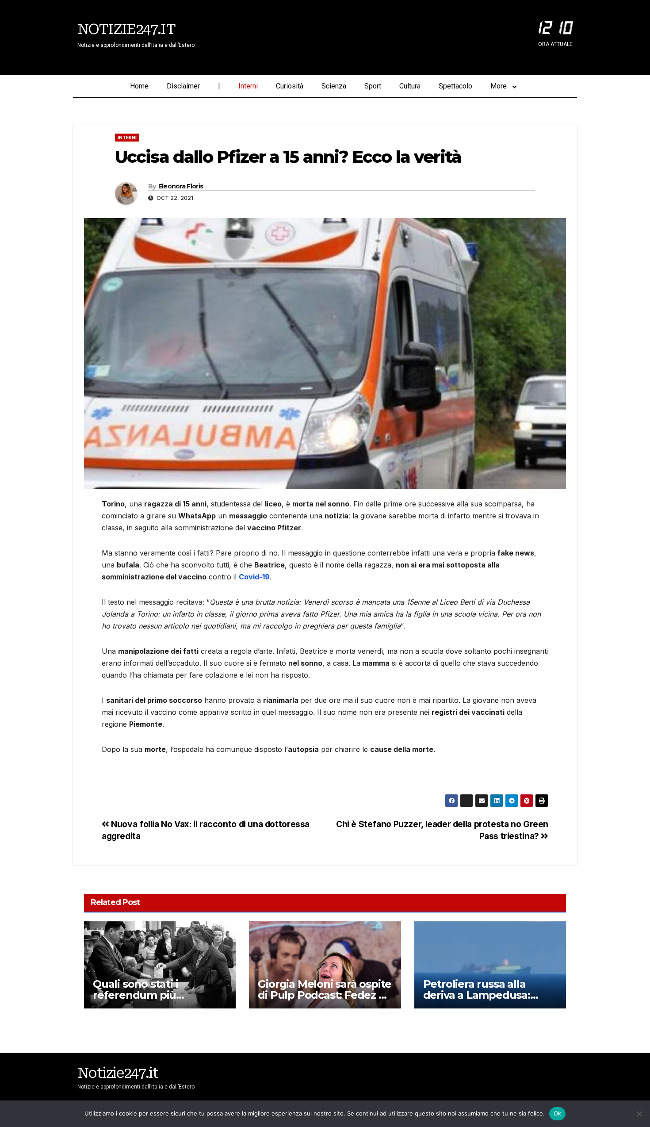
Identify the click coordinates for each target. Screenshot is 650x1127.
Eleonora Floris (180, 186)
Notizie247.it (126, 29)
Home (139, 86)
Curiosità (289, 86)
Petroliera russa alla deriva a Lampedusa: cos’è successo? (476, 995)
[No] (639, 1113)
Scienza (333, 86)
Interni (248, 86)
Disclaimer (183, 86)
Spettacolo (455, 86)
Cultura (410, 86)
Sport (372, 86)
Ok (558, 1113)
